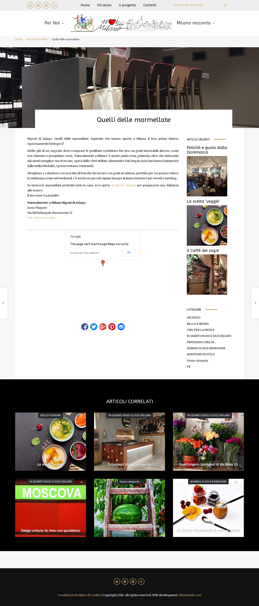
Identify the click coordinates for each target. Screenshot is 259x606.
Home (85, 5)
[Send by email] (121, 326)
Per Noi (52, 23)
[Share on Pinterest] (112, 326)
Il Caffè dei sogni (203, 250)
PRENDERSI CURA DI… (201, 342)
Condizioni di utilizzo (73, 595)
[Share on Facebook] (84, 326)
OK (129, 252)
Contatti (149, 5)
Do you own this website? (85, 253)
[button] (103, 263)
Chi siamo (104, 5)
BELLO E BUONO (37, 39)
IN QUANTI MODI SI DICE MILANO (209, 336)
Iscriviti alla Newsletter (188, 5)
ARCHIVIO (193, 317)
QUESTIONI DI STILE (201, 354)
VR (188, 366)
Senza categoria (197, 360)
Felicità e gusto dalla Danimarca (207, 150)
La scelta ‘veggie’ (203, 201)
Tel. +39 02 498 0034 (41, 218)
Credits (95, 595)
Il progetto (127, 5)
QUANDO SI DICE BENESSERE (206, 348)
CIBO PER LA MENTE (200, 330)
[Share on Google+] (102, 326)
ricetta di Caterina (123, 185)
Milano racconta (194, 23)
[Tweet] (93, 326)
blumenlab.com (190, 595)
